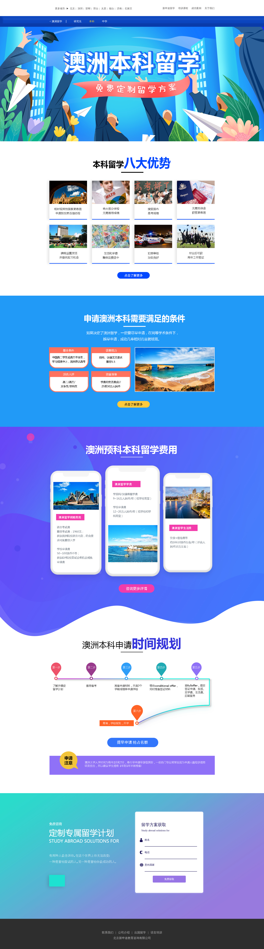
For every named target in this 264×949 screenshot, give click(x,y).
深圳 (80, 8)
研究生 (78, 21)
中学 (104, 21)
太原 (103, 8)
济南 (119, 8)
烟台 (111, 8)
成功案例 (196, 8)
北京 (72, 8)
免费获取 (169, 879)
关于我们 (210, 8)
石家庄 (128, 8)
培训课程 (183, 8)
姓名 (147, 839)
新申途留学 (169, 8)
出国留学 (140, 932)
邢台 (95, 8)
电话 (147, 852)
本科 (91, 21)
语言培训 (156, 932)
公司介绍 (124, 932)
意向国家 (150, 864)
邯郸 (88, 8)
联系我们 (107, 932)
